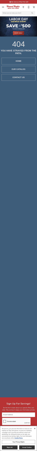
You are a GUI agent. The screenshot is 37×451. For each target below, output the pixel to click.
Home (18, 61)
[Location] (23, 7)
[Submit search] (32, 13)
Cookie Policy (19, 438)
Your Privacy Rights (18, 442)
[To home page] (13, 7)
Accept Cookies (27, 447)
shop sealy (18, 33)
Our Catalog (18, 69)
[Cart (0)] (34, 7)
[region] (18, 438)
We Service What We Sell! (19, 2)
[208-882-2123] (28, 7)
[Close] (35, 428)
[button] (3, 7)
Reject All (10, 447)
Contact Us (18, 77)
